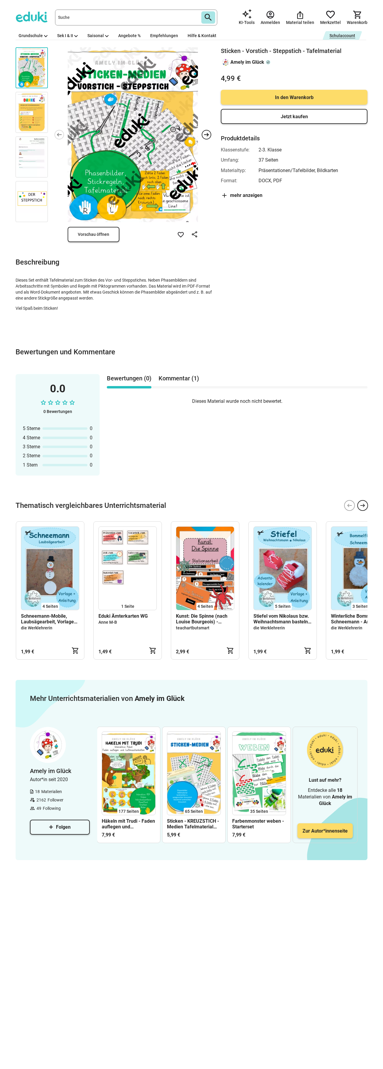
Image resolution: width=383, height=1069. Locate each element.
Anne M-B (107, 622)
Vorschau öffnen (93, 234)
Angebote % (129, 35)
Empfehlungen (164, 35)
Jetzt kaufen (294, 116)
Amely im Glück (247, 62)
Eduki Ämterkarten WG (123, 616)
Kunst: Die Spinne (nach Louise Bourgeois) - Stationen (201, 619)
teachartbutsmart (192, 627)
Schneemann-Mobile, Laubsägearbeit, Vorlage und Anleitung (47, 619)
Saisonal (95, 35)
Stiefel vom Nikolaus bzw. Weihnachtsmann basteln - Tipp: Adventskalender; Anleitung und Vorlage (282, 619)
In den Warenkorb (294, 97)
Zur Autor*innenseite (325, 831)
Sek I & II (65, 35)
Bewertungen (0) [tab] (129, 378)
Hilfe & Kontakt (202, 35)
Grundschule (31, 35)
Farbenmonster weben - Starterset (258, 824)
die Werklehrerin (36, 627)
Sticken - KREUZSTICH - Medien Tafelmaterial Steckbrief (193, 824)
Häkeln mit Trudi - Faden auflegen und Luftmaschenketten (128, 824)
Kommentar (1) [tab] (179, 378)
